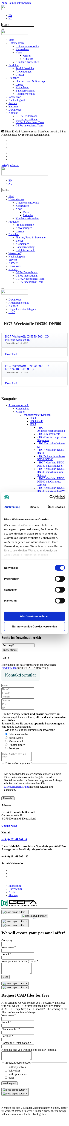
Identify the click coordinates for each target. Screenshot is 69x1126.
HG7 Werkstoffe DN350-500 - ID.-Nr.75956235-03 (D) (28, 338)
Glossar (20, 74)
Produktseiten (9, 667)
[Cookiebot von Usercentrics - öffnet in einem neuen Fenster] (49, 497)
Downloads (14, 109)
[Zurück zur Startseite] (16, 9)
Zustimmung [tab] (12, 506)
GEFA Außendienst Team (30, 122)
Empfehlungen (17, 744)
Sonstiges (14, 748)
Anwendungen (24, 71)
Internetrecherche (18, 734)
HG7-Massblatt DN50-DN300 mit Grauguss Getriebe (51, 481)
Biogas (19, 84)
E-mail (6, 954)
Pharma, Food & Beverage (30, 81)
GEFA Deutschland (27, 115)
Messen (27, 55)
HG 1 (33, 418)
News (19, 52)
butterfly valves (17, 1067)
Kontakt (13, 112)
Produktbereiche (25, 68)
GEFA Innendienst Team (29, 125)
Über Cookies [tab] (56, 506)
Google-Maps (9, 825)
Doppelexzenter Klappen (37, 414)
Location (7, 1035)
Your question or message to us (19, 961)
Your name (8, 947)
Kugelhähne (22, 408)
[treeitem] (18, 405)
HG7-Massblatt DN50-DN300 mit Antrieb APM (51, 489)
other (11, 1077)
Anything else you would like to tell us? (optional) (29, 1049)
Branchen (13, 77)
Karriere (13, 106)
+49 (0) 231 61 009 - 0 (14, 839)
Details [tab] (34, 506)
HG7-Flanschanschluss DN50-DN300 (51, 458)
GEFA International (27, 119)
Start (11, 39)
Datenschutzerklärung (16, 786)
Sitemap (13, 895)
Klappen (20, 411)
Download (11, 354)
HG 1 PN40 (36, 421)
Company (8, 940)
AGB (11, 892)
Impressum (14, 885)
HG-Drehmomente (49, 433)
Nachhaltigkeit (16, 100)
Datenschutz (15, 888)
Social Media (16, 737)
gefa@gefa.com (10, 165)
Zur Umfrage (8, 1120)
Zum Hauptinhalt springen (16, 2)
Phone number (10, 1029)
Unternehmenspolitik (27, 46)
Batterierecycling (25, 90)
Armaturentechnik (18, 405)
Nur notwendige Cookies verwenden (34, 626)
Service (12, 103)
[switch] (60, 579)
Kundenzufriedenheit (27, 61)
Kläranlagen (22, 87)
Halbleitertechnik (25, 93)
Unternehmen (16, 42)
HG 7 (33, 424)
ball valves (14, 1070)
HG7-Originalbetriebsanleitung (51, 429)
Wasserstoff (14, 96)
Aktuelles (28, 58)
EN (10, 15)
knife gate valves (17, 1074)
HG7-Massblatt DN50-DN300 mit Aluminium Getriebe (51, 472)
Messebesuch (16, 741)
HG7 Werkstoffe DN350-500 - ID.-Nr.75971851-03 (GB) (28, 367)
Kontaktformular (20, 675)
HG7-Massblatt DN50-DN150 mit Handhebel (51, 464)
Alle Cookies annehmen (34, 616)
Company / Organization (16, 1042)
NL (10, 18)
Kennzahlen (22, 49)
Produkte (13, 65)
